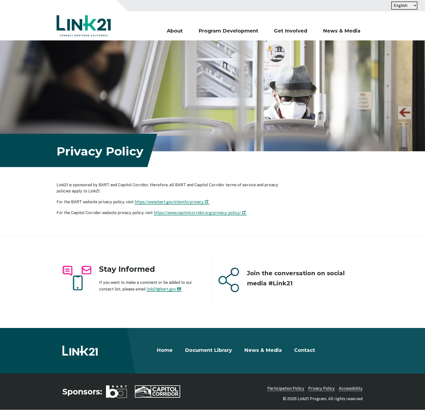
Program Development (228, 31)
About (175, 31)
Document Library (208, 350)
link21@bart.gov (161, 289)
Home (165, 350)
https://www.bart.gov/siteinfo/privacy (169, 202)
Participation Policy (285, 388)
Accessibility (351, 388)
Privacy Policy (321, 388)
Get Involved (290, 31)
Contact (304, 350)
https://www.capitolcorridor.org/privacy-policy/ (197, 212)
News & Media (342, 31)
